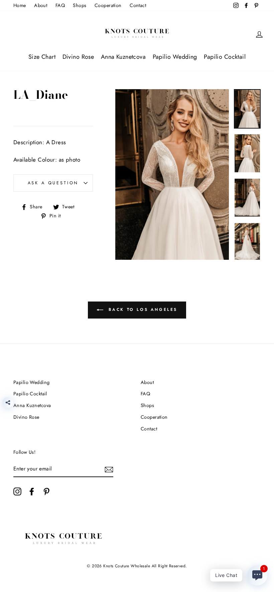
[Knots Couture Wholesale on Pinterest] (46, 491)
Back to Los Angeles (141, 310)
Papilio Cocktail (225, 56)
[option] (172, 174)
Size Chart (41, 56)
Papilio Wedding (175, 56)
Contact (138, 5)
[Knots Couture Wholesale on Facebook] (32, 491)
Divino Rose (78, 56)
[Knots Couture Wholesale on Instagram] (17, 491)
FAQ (60, 5)
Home (19, 5)
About (40, 5)
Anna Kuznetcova (123, 56)
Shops (79, 5)
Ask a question (53, 183)
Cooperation (108, 5)
